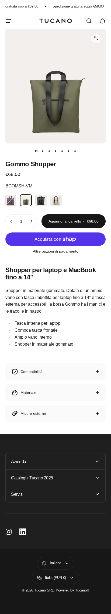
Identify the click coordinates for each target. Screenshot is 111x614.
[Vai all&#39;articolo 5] (62, 151)
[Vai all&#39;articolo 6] (68, 151)
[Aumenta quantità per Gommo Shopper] (31, 221)
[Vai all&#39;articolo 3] (49, 151)
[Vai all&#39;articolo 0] (36, 151)
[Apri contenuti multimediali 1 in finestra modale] (96, 38)
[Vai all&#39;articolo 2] (42, 151)
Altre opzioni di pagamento (55, 251)
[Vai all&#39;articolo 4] (55, 151)
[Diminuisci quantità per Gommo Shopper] (11, 221)
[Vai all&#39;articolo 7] (75, 151)
